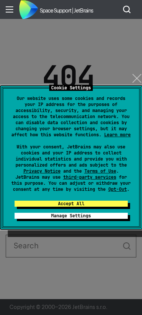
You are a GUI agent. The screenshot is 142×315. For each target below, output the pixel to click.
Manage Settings (71, 216)
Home (28, 9)
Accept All (71, 204)
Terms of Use (100, 171)
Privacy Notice (42, 171)
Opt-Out (117, 189)
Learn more (117, 135)
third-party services (89, 177)
